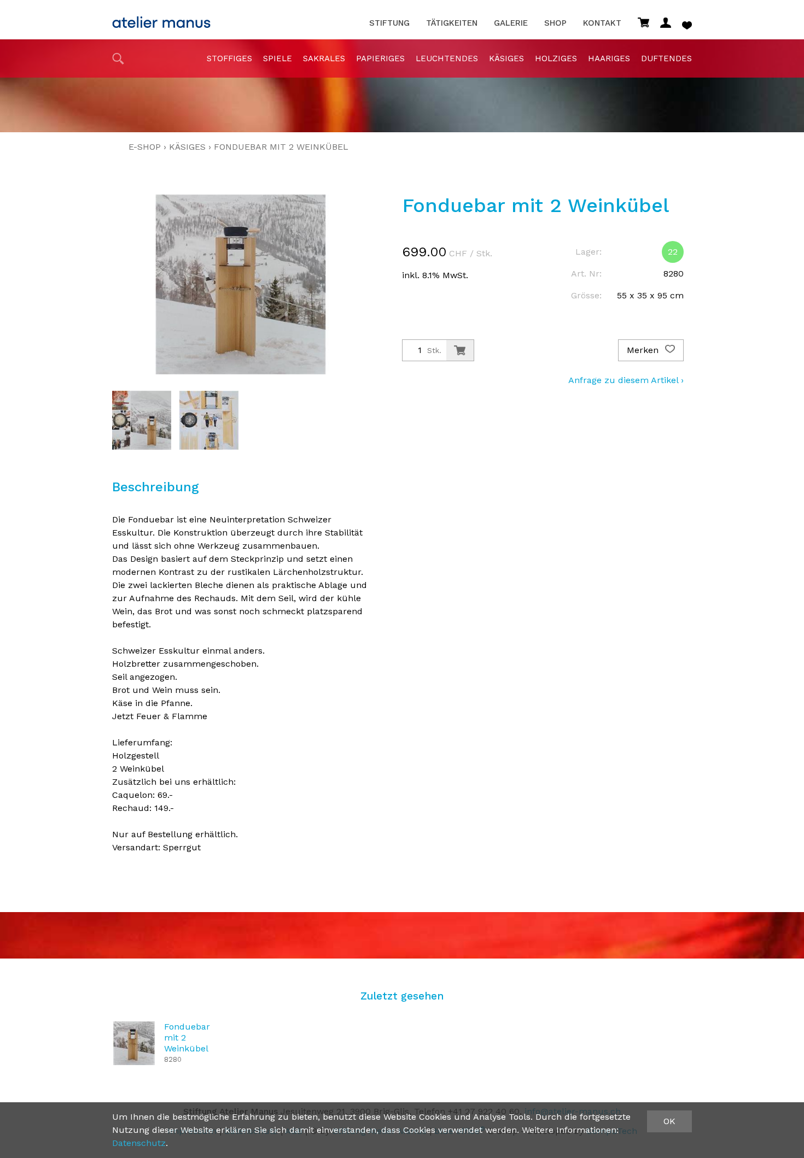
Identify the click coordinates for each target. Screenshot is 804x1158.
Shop (555, 23)
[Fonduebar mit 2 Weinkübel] (134, 1043)
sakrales (324, 58)
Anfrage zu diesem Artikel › (626, 380)
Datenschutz (139, 1143)
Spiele (277, 58)
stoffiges (229, 58)
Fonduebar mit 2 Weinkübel (281, 147)
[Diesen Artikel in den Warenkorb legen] (460, 350)
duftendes (666, 58)
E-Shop (145, 147)
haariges (609, 58)
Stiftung (389, 23)
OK (669, 1121)
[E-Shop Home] (161, 19)
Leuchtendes (447, 58)
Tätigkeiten (451, 23)
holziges (556, 58)
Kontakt (602, 23)
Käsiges (506, 58)
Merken (644, 350)
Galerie (511, 23)
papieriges (380, 58)
